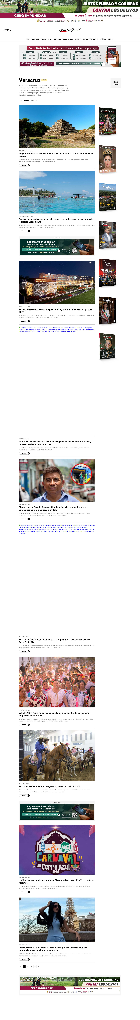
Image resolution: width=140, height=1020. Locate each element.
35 (38, 966)
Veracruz (21, 151)
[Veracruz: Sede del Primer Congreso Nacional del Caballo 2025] (57, 755)
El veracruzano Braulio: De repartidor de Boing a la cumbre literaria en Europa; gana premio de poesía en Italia (53, 509)
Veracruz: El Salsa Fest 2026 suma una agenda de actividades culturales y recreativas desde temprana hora (55, 443)
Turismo (26, 100)
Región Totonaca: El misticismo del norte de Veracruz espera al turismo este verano (56, 155)
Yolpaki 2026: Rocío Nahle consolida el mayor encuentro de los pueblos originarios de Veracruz (54, 714)
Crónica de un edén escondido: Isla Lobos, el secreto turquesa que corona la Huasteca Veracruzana (56, 221)
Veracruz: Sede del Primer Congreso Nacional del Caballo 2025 (49, 786)
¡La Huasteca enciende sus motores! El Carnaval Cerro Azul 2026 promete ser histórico (57, 882)
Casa (20, 100)
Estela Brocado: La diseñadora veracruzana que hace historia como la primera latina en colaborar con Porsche (53, 949)
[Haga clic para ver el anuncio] (70, 11)
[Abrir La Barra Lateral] (134, 17)
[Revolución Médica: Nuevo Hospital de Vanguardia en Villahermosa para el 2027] (57, 282)
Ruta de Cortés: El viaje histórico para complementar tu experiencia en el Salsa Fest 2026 (54, 641)
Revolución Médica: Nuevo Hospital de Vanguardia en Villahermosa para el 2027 (55, 311)
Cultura (21, 439)
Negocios (21, 306)
